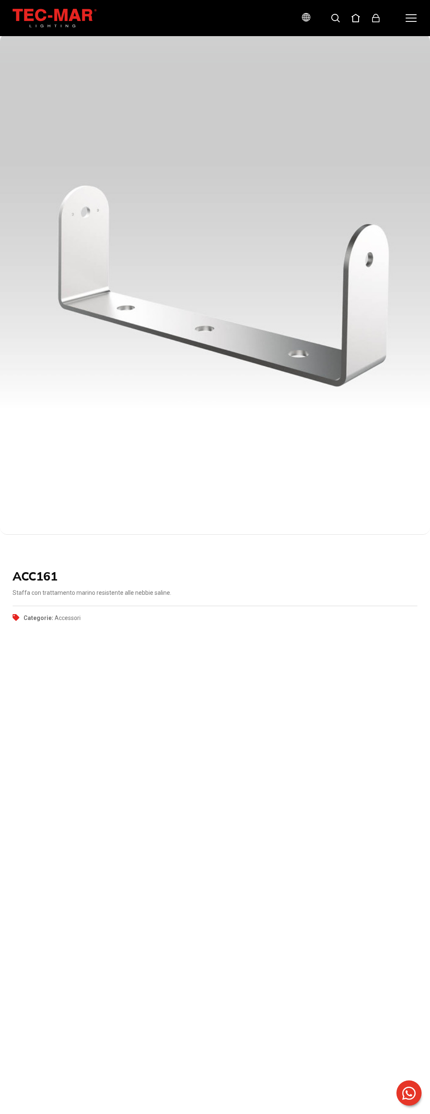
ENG (296, 47)
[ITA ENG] (302, 18)
